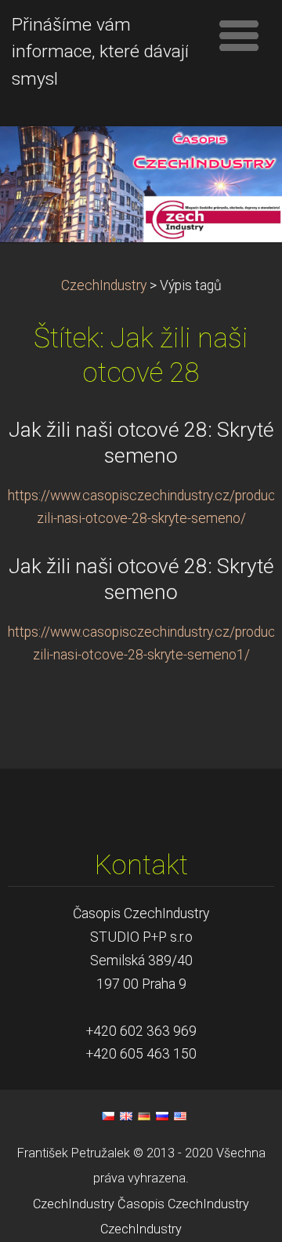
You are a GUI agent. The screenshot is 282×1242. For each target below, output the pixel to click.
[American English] (180, 1115)
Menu (238, 35)
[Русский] (162, 1115)
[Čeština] (108, 1115)
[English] (126, 1115)
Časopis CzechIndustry (183, 1204)
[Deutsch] (144, 1115)
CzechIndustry (103, 285)
